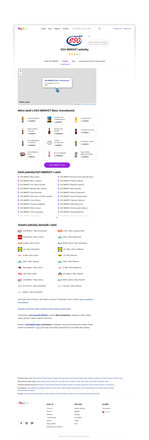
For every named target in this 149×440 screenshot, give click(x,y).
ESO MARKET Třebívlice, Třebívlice (72, 200)
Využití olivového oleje (53, 388)
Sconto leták (69, 381)
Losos (26, 394)
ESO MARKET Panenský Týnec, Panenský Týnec (76, 177)
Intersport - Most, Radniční (72, 286)
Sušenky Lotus (118, 378)
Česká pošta (75, 388)
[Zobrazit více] (57, 217)
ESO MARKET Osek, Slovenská (31, 192)
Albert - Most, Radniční (71, 261)
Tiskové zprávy (51, 417)
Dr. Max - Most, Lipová (30, 255)
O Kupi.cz (50, 408)
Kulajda (46, 394)
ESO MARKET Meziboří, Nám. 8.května (33, 188)
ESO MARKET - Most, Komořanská (35, 231)
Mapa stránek (51, 423)
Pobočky (65, 61)
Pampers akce (107, 378)
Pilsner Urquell (47, 378)
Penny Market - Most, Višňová (33, 237)
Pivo (68, 378)
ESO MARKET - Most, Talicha (33, 280)
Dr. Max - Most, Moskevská (72, 267)
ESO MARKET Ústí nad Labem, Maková (73, 208)
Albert (82, 299)
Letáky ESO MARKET (51, 61)
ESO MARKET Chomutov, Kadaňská (32, 204)
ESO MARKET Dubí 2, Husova (30, 208)
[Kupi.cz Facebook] (21, 423)
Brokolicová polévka (36, 394)
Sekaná (52, 394)
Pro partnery (106, 408)
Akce (50, 29)
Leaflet (78, 104)
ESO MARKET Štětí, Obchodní (70, 188)
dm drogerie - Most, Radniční (73, 274)
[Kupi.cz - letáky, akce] (23, 29)
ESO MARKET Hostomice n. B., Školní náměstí (36, 196)
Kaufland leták (50, 381)
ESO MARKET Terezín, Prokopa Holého (73, 196)
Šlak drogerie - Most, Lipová (32, 267)
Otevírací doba (109, 388)
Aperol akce (37, 378)
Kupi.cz (38, 327)
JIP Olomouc (109, 385)
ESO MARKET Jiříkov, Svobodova (31, 212)
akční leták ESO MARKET (38, 315)
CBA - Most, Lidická (30, 274)
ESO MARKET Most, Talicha (29, 177)
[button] (57, 90)
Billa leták (84, 381)
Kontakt (49, 411)
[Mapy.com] (32, 423)
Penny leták (60, 381)
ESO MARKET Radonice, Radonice (72, 185)
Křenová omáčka (61, 394)
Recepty (66, 29)
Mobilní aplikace (79, 408)
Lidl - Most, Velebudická (31, 249)
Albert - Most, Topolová (31, 261)
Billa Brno (40, 385)
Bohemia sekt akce (94, 378)
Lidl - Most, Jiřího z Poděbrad (73, 249)
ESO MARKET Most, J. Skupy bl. (31, 181)
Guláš (70, 394)
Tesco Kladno (49, 385)
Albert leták (41, 381)
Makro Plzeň (67, 385)
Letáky (43, 29)
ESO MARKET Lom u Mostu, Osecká (32, 185)
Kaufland (88, 299)
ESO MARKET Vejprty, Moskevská (71, 212)
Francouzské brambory (80, 394)
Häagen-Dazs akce (59, 378)
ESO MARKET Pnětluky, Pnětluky (71, 181)
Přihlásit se (118, 29)
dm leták (77, 381)
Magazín (57, 29)
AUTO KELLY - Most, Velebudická (34, 286)
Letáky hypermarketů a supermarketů (92, 61)
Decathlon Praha (87, 385)
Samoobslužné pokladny (26, 390)
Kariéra (49, 420)
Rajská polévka (94, 394)
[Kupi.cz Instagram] (26, 423)
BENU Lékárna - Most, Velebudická (75, 243)
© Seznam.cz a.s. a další (88, 104)
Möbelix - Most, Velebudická (32, 292)
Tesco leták (93, 381)
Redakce (49, 414)
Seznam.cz (127, 29)
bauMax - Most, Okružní (31, 243)
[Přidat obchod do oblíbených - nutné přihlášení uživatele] (89, 36)
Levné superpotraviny (87, 388)
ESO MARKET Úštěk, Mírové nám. (72, 204)
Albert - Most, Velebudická (72, 237)
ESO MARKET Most (33, 324)
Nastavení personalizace (54, 427)
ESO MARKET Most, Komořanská (57, 80)
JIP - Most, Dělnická (70, 255)
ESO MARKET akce (57, 165)
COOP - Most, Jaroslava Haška (73, 231)
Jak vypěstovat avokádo (36, 388)
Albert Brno (59, 385)
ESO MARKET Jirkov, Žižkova (30, 200)
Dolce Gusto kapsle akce (78, 378)
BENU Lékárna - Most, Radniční (74, 280)
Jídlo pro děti (66, 388)
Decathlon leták (102, 381)
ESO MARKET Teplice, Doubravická (72, 192)
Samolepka (78, 417)
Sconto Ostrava (99, 385)
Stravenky (99, 388)
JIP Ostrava (77, 385)
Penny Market (23, 302)
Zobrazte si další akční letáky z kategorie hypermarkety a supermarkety (44, 309)
